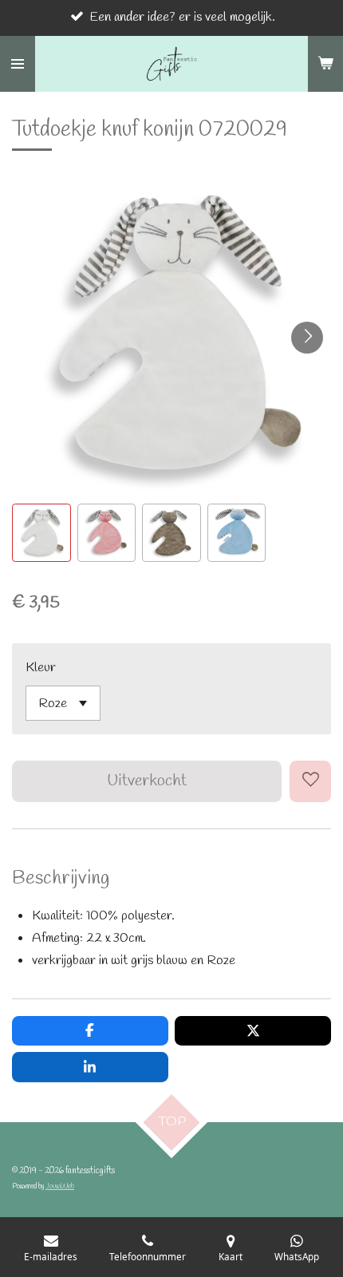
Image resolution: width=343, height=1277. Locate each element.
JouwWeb (59, 1186)
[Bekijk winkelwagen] (325, 64)
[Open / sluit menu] (17, 64)
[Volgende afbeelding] (307, 338)
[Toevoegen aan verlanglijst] (310, 781)
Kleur (41, 667)
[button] (41, 533)
